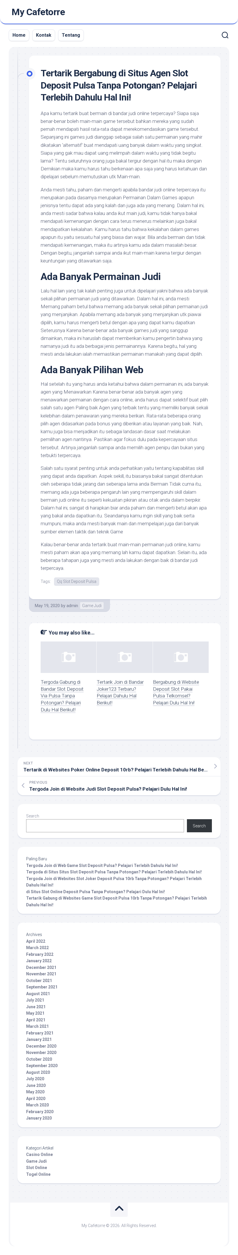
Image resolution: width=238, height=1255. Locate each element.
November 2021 (41, 974)
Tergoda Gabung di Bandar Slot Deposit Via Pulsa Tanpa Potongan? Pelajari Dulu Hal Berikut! (62, 696)
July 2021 (35, 1000)
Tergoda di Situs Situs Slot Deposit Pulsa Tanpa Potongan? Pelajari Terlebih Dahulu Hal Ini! (114, 872)
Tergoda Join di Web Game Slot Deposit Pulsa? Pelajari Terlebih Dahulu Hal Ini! (102, 865)
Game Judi (92, 605)
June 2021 (36, 1006)
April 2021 (35, 1020)
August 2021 (38, 993)
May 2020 (35, 1092)
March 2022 (37, 947)
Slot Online (36, 1167)
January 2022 (39, 960)
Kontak (43, 35)
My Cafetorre (38, 11)
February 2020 (39, 1111)
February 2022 (39, 954)
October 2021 (39, 980)
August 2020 (38, 1072)
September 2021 (41, 987)
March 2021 (37, 1026)
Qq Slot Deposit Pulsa (76, 581)
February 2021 (39, 1033)
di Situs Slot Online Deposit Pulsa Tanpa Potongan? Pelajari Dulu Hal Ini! (95, 891)
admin (72, 605)
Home (19, 35)
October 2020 (39, 1059)
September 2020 (41, 1065)
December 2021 (41, 967)
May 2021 (35, 1013)
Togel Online (38, 1174)
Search (32, 816)
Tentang (71, 35)
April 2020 (35, 1098)
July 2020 (35, 1078)
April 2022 (35, 941)
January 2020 (39, 1118)
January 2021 (39, 1039)
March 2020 (37, 1105)
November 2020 (41, 1052)
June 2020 (36, 1085)
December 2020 (41, 1046)
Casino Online (39, 1154)
